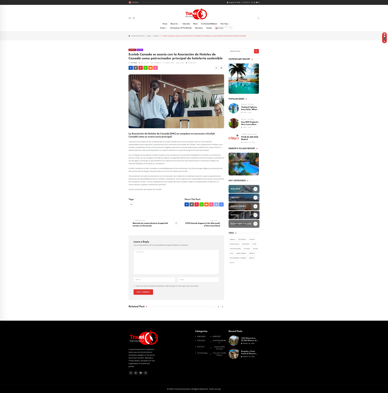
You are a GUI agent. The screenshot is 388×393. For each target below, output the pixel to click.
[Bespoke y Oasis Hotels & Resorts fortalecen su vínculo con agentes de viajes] (234, 354)
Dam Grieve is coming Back (152, 2)
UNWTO (252, 258)
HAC (131, 204)
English (221, 28)
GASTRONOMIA (235, 249)
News (195, 24)
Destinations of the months (181, 28)
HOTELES (247, 249)
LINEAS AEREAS (241, 253)
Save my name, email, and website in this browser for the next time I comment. (167, 286)
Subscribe (186, 24)
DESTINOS (245, 244)
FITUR (254, 244)
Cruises (252, 239)
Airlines (232, 239)
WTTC (232, 263)
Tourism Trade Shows (249, 134)
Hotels (255, 249)
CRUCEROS (242, 239)
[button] (218, 307)
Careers (209, 28)
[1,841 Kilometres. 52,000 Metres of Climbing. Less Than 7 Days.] (234, 341)
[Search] (258, 18)
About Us (174, 24)
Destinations (234, 244)
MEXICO (252, 253)
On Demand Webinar (209, 24)
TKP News (251, 104)
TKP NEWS (134, 63)
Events (162, 28)
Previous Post (140, 220)
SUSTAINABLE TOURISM (238, 258)
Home (164, 24)
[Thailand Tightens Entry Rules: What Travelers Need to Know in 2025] (234, 108)
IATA (231, 253)
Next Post (214, 221)
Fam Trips (224, 24)
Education (199, 28)
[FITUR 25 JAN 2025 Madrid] (234, 138)
